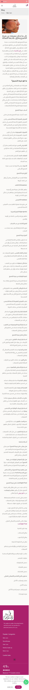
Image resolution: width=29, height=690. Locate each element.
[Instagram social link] (27, 1)
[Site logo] (14, 6)
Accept (18, 687)
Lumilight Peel (22, 524)
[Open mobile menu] (2, 5)
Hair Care (5, 645)
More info (10, 687)
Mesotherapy (6, 641)
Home (3, 13)
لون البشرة (17, 51)
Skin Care (9, 13)
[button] (14, 659)
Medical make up (7, 648)
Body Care (6, 651)
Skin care (5, 638)
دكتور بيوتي (21, 493)
